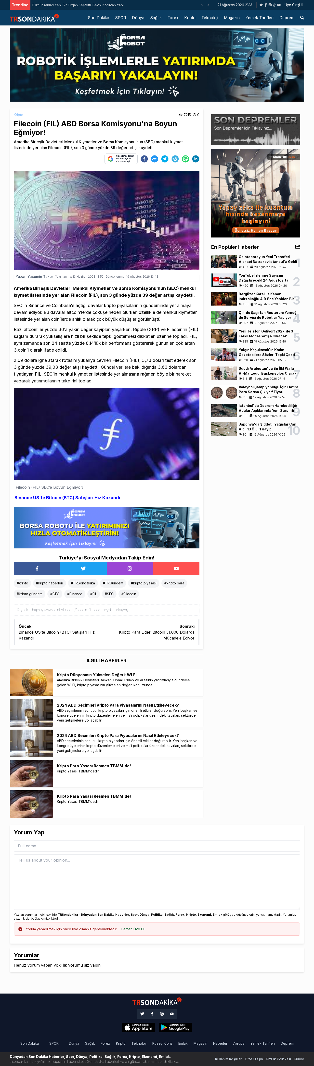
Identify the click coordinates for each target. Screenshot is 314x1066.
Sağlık (156, 17)
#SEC (109, 594)
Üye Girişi (292, 5)
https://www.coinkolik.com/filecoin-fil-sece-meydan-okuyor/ (80, 610)
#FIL (93, 594)
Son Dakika (98, 17)
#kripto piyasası (144, 583)
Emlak (183, 1043)
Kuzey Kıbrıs (162, 1043)
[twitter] (165, 159)
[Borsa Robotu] (106, 527)
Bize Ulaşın (254, 1059)
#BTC (54, 594)
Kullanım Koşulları (228, 1059)
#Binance (74, 594)
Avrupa (239, 1043)
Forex (173, 17)
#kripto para (174, 583)
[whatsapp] (185, 159)
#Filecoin (128, 594)
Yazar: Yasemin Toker (34, 276)
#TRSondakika (83, 583)
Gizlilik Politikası (278, 1059)
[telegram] (175, 159)
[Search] (302, 18)
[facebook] (144, 159)
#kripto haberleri (49, 583)
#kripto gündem (29, 594)
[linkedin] (195, 159)
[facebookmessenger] (154, 159)
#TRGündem (113, 583)
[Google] (138, 1027)
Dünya (138, 17)
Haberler (220, 1043)
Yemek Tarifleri (260, 17)
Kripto (190, 17)
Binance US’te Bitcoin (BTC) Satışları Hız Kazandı (67, 497)
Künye (299, 1059)
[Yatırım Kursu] (255, 192)
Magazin (232, 17)
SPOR (120, 17)
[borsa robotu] (157, 64)
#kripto (22, 583)
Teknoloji (209, 17)
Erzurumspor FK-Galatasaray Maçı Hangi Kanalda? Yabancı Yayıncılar (113, 5)
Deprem (286, 17)
